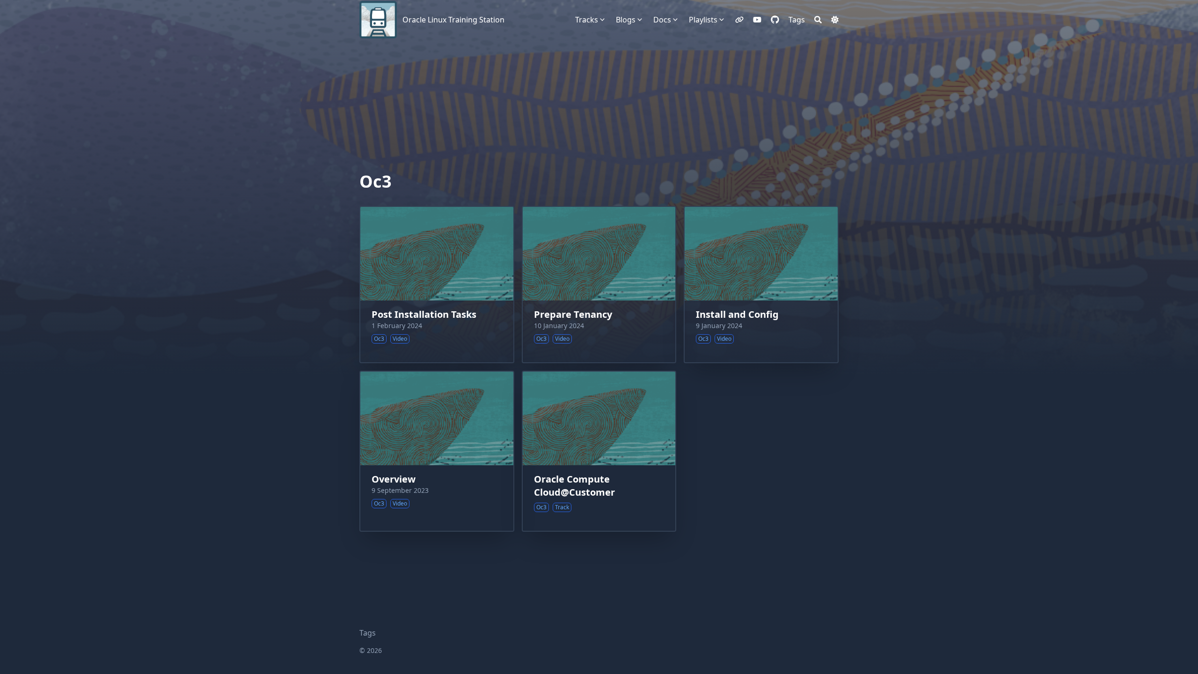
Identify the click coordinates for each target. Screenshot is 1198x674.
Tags (367, 633)
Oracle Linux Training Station (453, 20)
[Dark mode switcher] (835, 19)
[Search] (818, 19)
